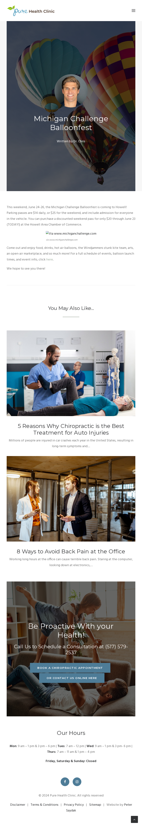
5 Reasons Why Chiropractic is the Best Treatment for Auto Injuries (71, 429)
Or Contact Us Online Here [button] (72, 678)
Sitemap (95, 805)
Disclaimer (17, 805)
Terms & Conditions (44, 805)
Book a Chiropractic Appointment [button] (70, 668)
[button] (133, 10)
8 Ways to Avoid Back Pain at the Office (71, 551)
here (49, 259)
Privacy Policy (74, 805)
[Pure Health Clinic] (31, 10)
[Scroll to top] (134, 819)
